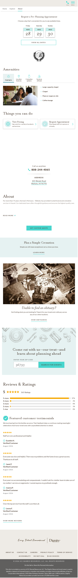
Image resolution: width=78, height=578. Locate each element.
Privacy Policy (47, 552)
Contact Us (22, 552)
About (20, 9)
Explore (12, 9)
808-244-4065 (40, 169)
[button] (72, 3)
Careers (34, 552)
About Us (10, 552)
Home (5, 9)
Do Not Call (39, 556)
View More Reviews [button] (12, 521)
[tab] (8, 78)
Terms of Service (64, 552)
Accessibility (25, 556)
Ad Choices (54, 556)
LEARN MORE (39, 252)
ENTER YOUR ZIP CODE (23, 360)
